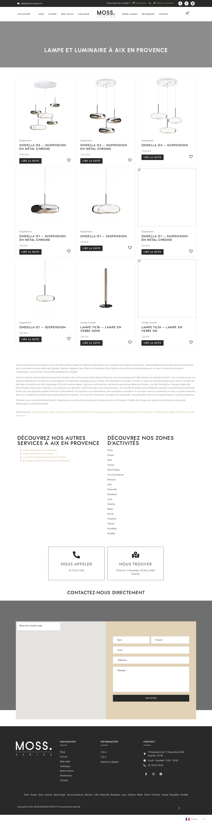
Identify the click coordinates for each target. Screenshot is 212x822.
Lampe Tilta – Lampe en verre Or (161, 329)
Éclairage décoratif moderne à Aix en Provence (46, 460)
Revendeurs (148, 14)
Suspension (25, 140)
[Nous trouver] (135, 554)
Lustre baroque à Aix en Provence (40, 450)
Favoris (53, 14)
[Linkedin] (193, 3)
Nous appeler (76, 564)
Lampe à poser (88, 322)
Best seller (67, 14)
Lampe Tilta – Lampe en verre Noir (100, 329)
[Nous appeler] (76, 554)
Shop (41, 14)
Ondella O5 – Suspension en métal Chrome (42, 147)
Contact (163, 14)
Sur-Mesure (24, 14)
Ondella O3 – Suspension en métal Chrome (103, 147)
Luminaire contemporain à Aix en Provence (44, 457)
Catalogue (84, 14)
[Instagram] (186, 3)
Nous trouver (135, 564)
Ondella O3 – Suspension (164, 145)
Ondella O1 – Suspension (103, 236)
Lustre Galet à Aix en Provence (38, 453)
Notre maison (129, 14)
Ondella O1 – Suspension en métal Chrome (42, 238)
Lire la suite (30, 160)
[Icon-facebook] (180, 3)
